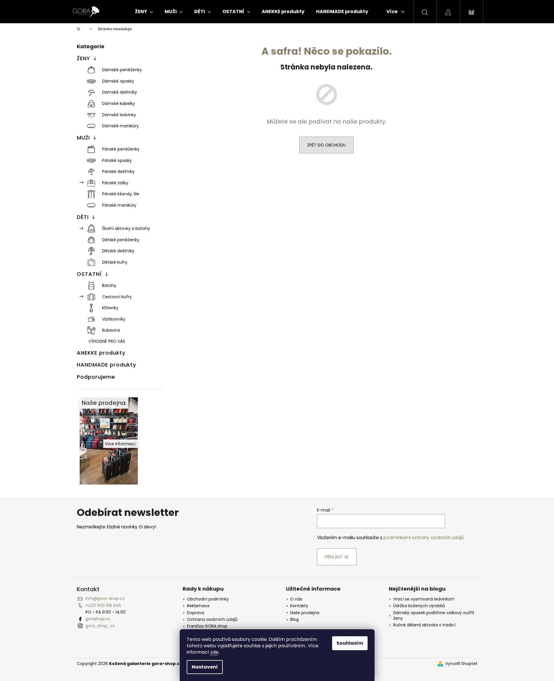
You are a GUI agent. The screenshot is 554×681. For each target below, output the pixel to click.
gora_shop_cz (100, 626)
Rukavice (111, 330)
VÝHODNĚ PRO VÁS (106, 341)
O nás (296, 599)
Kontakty (299, 606)
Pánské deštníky (118, 171)
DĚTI (83, 217)
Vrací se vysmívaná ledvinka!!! (423, 599)
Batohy (109, 285)
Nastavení (205, 667)
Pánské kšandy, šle (120, 194)
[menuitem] (144, 11)
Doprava (195, 613)
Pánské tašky (115, 183)
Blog (294, 619)
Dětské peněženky (120, 240)
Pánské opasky (117, 160)
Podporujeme (96, 376)
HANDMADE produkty (106, 364)
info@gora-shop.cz (104, 598)
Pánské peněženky (121, 149)
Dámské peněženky (122, 70)
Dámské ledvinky (119, 115)
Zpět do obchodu (326, 145)
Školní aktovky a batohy (126, 228)
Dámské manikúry (120, 126)
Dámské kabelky (118, 103)
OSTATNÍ (89, 274)
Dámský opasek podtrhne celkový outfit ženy (433, 615)
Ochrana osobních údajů (212, 619)
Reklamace (198, 606)
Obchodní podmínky (208, 599)
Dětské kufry (114, 262)
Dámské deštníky (119, 92)
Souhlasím (349, 643)
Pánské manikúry (119, 205)
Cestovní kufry (117, 297)
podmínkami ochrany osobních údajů (424, 538)
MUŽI (83, 137)
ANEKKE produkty (101, 352)
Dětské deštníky (118, 251)
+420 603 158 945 (103, 605)
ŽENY (83, 58)
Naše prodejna (304, 613)
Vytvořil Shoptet (461, 663)
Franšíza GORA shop (207, 626)
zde (214, 652)
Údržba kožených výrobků (419, 606)
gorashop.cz (97, 619)
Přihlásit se (337, 557)
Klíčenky (110, 308)
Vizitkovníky (113, 319)
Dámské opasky (118, 81)
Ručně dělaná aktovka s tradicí (424, 625)
